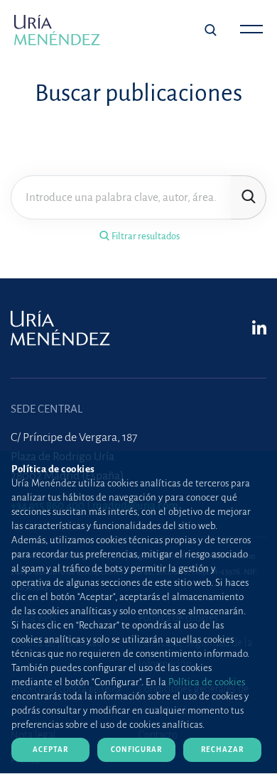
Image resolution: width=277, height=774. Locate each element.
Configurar (136, 749)
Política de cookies (206, 682)
